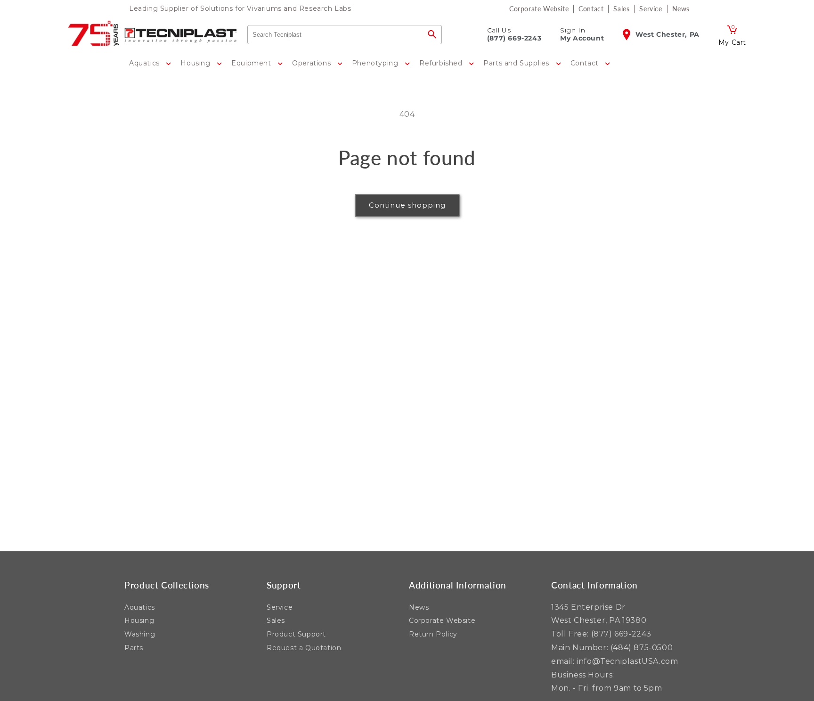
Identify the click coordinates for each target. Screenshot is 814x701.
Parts (133, 648)
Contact (585, 63)
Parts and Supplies (517, 63)
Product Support (296, 634)
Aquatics (145, 63)
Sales (276, 620)
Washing (139, 634)
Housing (196, 63)
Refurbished (441, 63)
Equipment (252, 63)
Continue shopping (407, 205)
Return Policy (433, 634)
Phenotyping (376, 63)
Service (280, 607)
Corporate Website (442, 620)
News (419, 607)
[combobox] (335, 34)
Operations (312, 63)
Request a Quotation (304, 648)
